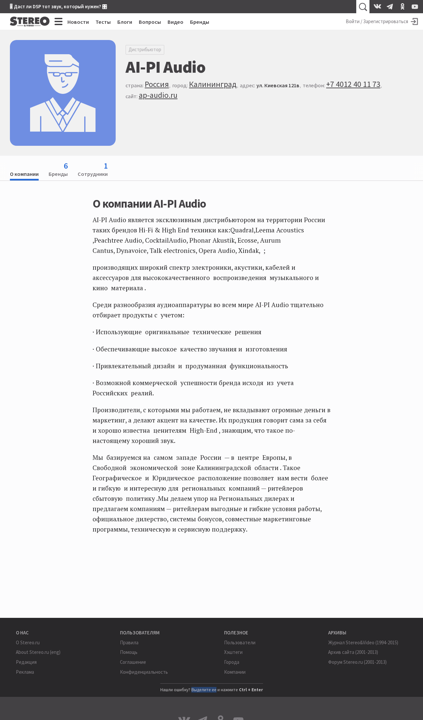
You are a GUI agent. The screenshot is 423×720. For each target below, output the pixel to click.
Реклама (25, 672)
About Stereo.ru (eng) (38, 652)
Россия (157, 84)
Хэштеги (233, 652)
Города (231, 662)
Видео (175, 22)
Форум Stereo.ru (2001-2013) (357, 662)
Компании (235, 672)
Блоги (124, 22)
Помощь (128, 652)
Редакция (26, 662)
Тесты (103, 22)
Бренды (199, 22)
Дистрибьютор (145, 49)
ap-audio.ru (158, 95)
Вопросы (150, 22)
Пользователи (239, 642)
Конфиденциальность (144, 672)
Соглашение (133, 662)
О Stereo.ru (28, 642)
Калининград (213, 84)
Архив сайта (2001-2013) (353, 652)
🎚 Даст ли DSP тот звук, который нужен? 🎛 (58, 6)
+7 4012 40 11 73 (353, 84)
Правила (129, 642)
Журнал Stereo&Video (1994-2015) (363, 642)
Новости (78, 22)
